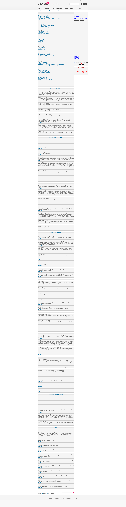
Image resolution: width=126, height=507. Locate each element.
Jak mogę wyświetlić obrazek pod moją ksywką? (44, 27)
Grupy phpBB (63, 335)
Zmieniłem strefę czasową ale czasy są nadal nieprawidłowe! (46, 25)
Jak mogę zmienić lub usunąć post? (43, 32)
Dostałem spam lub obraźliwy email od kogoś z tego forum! (46, 55)
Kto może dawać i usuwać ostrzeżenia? (43, 70)
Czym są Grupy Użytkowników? (42, 49)
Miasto (52, 8)
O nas (42, 8)
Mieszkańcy (47, 8)
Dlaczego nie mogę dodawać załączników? (44, 80)
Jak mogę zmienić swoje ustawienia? (43, 23)
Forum (75, 8)
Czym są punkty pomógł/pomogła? (42, 62)
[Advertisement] (78, 38)
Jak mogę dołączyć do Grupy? (42, 50)
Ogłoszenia (66, 8)
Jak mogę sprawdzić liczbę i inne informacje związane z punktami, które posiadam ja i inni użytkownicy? (52, 65)
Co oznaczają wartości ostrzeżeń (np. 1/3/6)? (44, 71)
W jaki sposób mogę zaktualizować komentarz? (44, 78)
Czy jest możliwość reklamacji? (42, 73)
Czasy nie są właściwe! (41, 24)
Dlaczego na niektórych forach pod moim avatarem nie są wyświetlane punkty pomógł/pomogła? (51, 64)
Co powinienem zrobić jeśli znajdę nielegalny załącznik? (45, 83)
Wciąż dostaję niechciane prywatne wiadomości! (44, 54)
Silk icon (44, 494)
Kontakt (80, 8)
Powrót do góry (40, 95)
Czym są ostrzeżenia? (41, 69)
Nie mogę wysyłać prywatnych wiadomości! (44, 53)
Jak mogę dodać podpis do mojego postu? (44, 33)
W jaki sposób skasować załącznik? (43, 77)
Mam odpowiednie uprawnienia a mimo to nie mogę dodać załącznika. (47, 81)
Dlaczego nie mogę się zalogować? (43, 15)
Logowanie (83, 0)
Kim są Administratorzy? (41, 47)
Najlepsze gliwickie (59, 8)
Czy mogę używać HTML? (41, 40)
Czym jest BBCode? (41, 39)
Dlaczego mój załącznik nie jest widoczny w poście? (45, 79)
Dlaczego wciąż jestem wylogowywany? (43, 17)
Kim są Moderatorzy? (41, 48)
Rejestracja (86, 0)
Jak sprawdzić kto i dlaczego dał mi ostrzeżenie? (44, 72)
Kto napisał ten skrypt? (41, 58)
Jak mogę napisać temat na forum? (43, 31)
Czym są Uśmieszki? (41, 41)
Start (39, 8)
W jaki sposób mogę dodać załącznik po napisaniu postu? (46, 76)
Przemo (44, 336)
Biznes (71, 8)
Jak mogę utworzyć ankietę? (42, 34)
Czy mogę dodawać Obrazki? (42, 42)
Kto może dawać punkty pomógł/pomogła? (44, 63)
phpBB (42, 493)
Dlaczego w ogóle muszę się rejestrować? (43, 16)
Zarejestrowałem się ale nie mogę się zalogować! (44, 19)
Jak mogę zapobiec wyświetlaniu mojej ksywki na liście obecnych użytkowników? (49, 18)
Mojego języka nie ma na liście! (42, 26)
